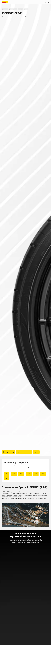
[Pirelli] (6, 2)
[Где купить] (45, 2)
